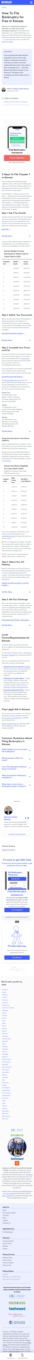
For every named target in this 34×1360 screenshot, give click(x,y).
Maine (4, 1044)
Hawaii (4, 1018)
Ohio (3, 1080)
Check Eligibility (17, 157)
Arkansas (5, 995)
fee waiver (7, 461)
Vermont (4, 1108)
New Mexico (5, 1072)
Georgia (4, 1015)
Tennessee (5, 1098)
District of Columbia (8, 1008)
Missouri (4, 1051)
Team (4, 1210)
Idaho (4, 1023)
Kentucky (5, 1033)
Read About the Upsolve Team (17, 834)
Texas (4, 1100)
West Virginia (6, 1116)
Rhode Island (6, 1090)
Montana (5, 1057)
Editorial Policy (8, 1258)
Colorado (5, 1002)
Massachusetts (6, 1039)
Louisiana (5, 1036)
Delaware (5, 1010)
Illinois (4, 1026)
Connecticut (5, 1005)
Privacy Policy (7, 1260)
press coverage (7, 1196)
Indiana (4, 1028)
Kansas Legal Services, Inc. (10, 724)
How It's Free (7, 1243)
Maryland (5, 1041)
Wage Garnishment (8, 850)
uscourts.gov (25, 358)
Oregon (4, 1085)
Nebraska (5, 1064)
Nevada (4, 1075)
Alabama (5, 990)
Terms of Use (7, 1265)
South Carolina (6, 1093)
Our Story (6, 1215)
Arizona (4, 997)
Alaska (4, 992)
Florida (4, 1013)
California (5, 1000)
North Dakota (6, 1062)
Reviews (5, 1246)
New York (5, 1077)
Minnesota (5, 1049)
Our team (29, 1174)
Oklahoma (5, 1082)
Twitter (25, 818)
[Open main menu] (31, 2)
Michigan (5, 1046)
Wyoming (5, 1118)
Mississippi (5, 1054)
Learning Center (8, 1241)
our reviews (10, 1193)
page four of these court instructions (16, 687)
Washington (5, 1111)
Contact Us (6, 1223)
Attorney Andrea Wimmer (21, 88)
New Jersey (5, 1070)
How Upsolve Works (9, 1213)
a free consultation (14, 1351)
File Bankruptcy (8, 1232)
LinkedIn (28, 818)
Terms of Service (8, 1263)
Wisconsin (5, 1113)
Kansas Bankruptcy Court (13, 380)
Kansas (4, 7)
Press (4, 1218)
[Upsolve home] (6, 2)
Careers (5, 1220)
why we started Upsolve (23, 1191)
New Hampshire (7, 1067)
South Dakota (6, 1095)
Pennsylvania (6, 1088)
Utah (3, 1103)
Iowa (3, 1020)
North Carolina (6, 1059)
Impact (5, 1249)
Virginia (4, 1106)
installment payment (9, 536)
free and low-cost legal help (11, 718)
